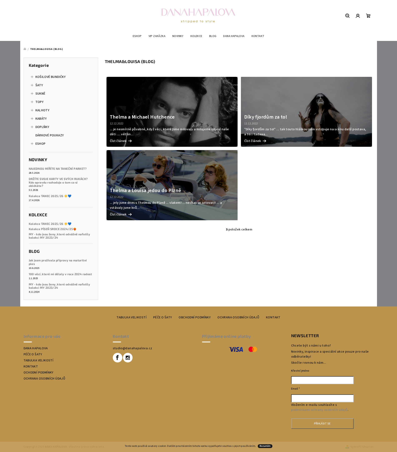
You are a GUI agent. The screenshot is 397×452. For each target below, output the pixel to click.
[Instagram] (128, 357)
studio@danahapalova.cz (132, 348)
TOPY (39, 102)
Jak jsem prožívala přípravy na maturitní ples (58, 262)
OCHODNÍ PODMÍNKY (39, 372)
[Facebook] (117, 357)
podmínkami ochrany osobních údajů (319, 410)
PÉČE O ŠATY (162, 317)
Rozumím (265, 446)
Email (295, 389)
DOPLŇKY (42, 127)
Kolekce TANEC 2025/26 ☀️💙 (50, 196)
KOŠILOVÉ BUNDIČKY (50, 77)
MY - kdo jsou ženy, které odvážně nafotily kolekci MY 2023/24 (59, 236)
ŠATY (39, 85)
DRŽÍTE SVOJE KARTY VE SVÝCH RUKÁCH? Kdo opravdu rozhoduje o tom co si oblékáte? (58, 182)
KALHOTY (42, 110)
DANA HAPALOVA (36, 348)
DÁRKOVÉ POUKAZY (49, 135)
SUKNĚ (40, 93)
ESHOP (40, 143)
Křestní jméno (300, 371)
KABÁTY (41, 118)
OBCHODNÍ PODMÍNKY (195, 317)
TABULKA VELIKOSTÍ (131, 317)
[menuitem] (137, 36)
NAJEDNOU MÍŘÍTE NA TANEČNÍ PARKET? (58, 168)
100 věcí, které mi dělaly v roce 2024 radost (60, 274)
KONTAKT (273, 317)
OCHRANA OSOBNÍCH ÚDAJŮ (238, 317)
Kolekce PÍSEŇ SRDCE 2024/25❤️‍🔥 (53, 229)
